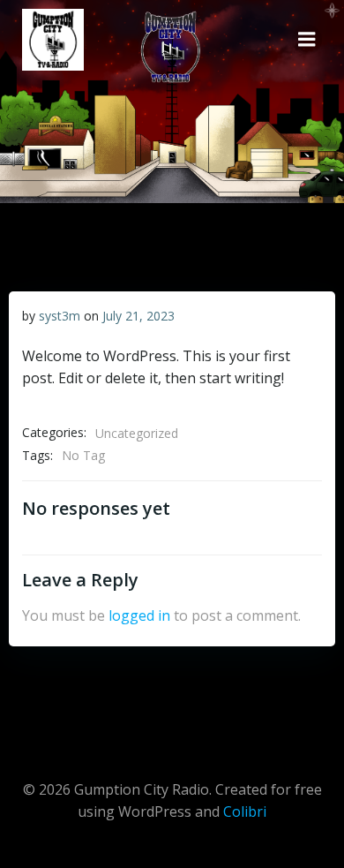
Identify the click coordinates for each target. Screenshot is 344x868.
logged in (139, 615)
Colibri (244, 811)
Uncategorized (136, 433)
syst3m (59, 315)
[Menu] (307, 40)
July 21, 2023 (138, 315)
